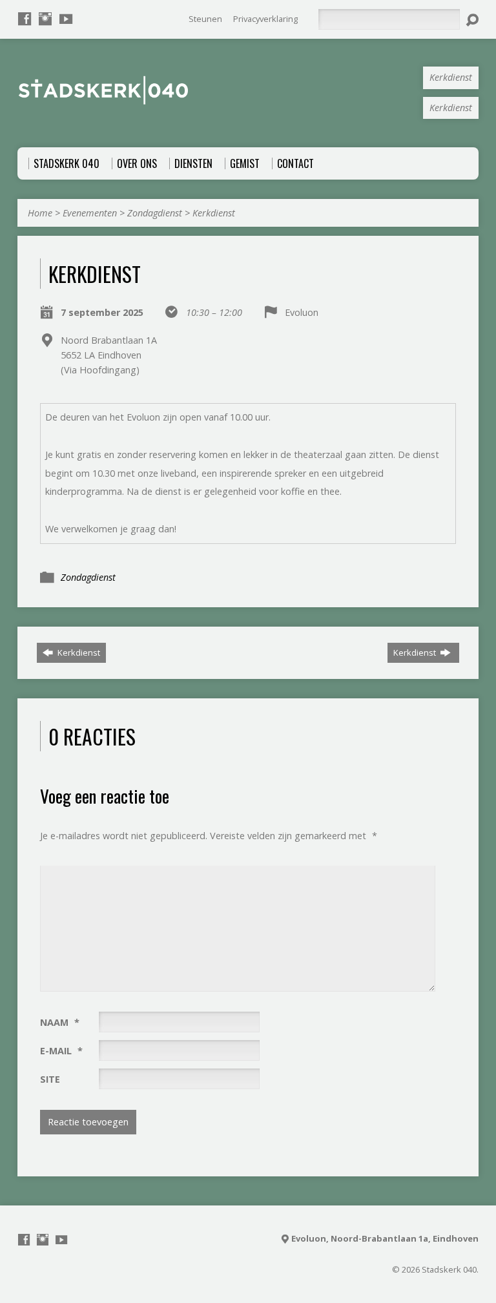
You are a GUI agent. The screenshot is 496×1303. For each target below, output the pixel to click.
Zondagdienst (154, 213)
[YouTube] (65, 18)
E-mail (61, 1051)
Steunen (205, 19)
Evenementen (90, 213)
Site (50, 1079)
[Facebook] (24, 18)
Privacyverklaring (265, 19)
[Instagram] (45, 18)
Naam (59, 1022)
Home (40, 213)
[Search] (472, 20)
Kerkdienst (213, 213)
